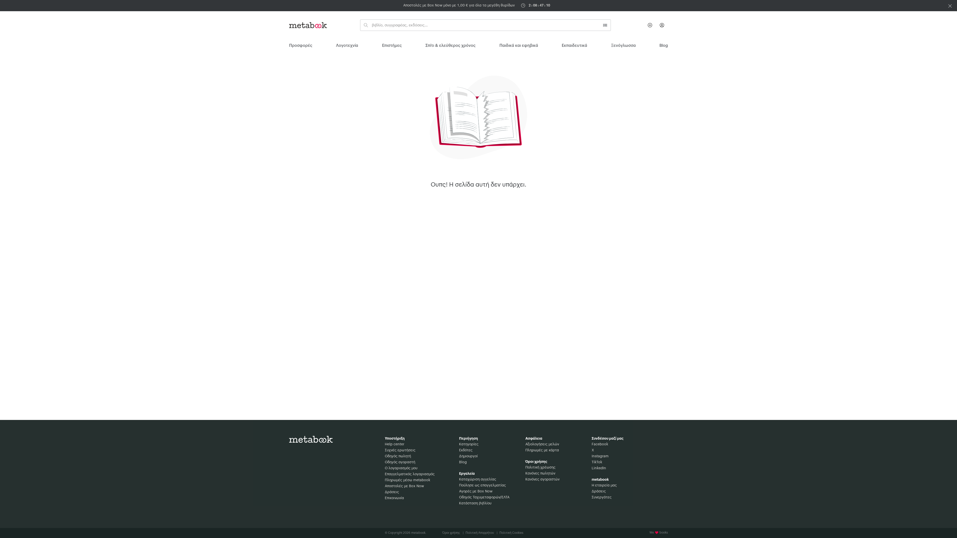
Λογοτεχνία (347, 46)
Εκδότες (466, 450)
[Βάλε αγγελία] (650, 25)
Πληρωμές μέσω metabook (407, 480)
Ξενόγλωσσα (623, 46)
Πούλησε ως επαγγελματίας (482, 485)
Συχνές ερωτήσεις (400, 450)
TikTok (597, 462)
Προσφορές (300, 46)
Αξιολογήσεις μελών (542, 444)
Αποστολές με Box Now (404, 486)
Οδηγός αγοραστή (400, 462)
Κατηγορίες (468, 444)
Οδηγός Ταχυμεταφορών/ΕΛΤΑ (484, 497)
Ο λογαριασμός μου (401, 468)
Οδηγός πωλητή (398, 456)
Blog (463, 462)
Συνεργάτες (602, 497)
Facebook (600, 444)
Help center (394, 444)
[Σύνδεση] (662, 25)
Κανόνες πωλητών (540, 473)
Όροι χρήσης (453, 532)
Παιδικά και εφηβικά (518, 46)
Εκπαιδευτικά (574, 46)
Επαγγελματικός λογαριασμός (410, 474)
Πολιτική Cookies (511, 532)
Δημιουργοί (468, 456)
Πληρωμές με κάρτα (542, 450)
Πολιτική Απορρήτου (481, 532)
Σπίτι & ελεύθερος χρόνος (450, 46)
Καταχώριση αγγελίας (477, 479)
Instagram (600, 456)
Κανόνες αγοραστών (542, 479)
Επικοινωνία (394, 498)
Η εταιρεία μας (604, 485)
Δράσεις (392, 492)
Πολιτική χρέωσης (540, 467)
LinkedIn (599, 468)
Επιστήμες (392, 46)
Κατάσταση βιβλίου (475, 503)
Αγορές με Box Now (475, 491)
